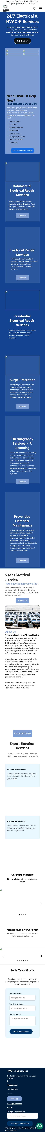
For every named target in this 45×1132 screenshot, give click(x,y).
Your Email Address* (17, 1004)
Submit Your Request (21, 1032)
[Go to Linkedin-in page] (8, 1081)
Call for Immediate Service (22, 151)
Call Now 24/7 (22, 41)
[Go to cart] (34, 8)
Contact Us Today (22, 733)
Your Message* (15, 1015)
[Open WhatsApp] (39, 1126)
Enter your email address (16, 1112)
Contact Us (22, 601)
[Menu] (40, 8)
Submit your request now (20, 1123)
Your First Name (15, 994)
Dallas (12, 130)
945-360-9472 (12, 1089)
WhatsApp (14, 1099)
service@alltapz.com (14, 1104)
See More (22, 216)
